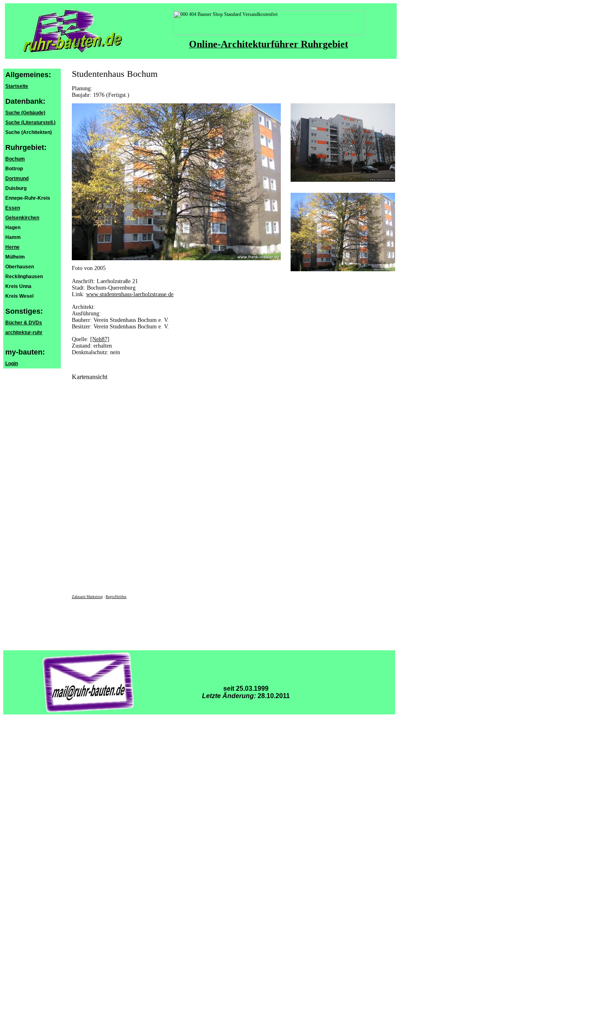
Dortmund (17, 178)
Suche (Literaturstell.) (30, 122)
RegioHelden (116, 597)
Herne (12, 247)
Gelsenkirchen (22, 218)
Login (11, 363)
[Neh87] (99, 339)
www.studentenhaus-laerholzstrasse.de (129, 294)
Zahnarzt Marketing (87, 597)
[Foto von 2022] (343, 180)
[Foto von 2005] (343, 269)
